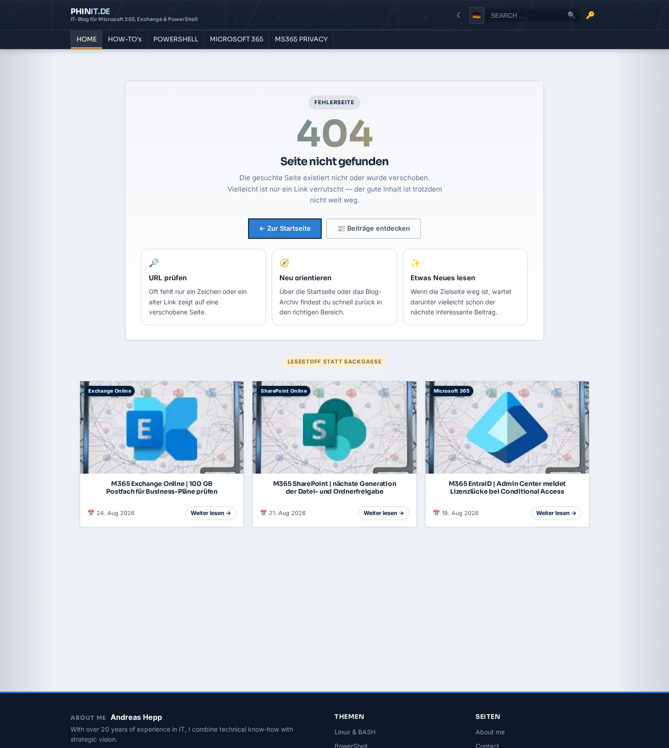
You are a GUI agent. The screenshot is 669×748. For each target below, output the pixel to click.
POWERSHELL (175, 39)
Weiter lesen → (211, 513)
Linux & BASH (354, 732)
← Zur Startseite (285, 228)
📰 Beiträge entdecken (373, 228)
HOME (86, 39)
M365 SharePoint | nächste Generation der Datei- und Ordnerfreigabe (334, 487)
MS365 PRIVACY (301, 39)
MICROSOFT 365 (237, 39)
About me (490, 732)
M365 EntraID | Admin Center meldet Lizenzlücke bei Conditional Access (507, 487)
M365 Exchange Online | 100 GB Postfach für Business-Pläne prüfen (161, 487)
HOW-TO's (125, 39)
